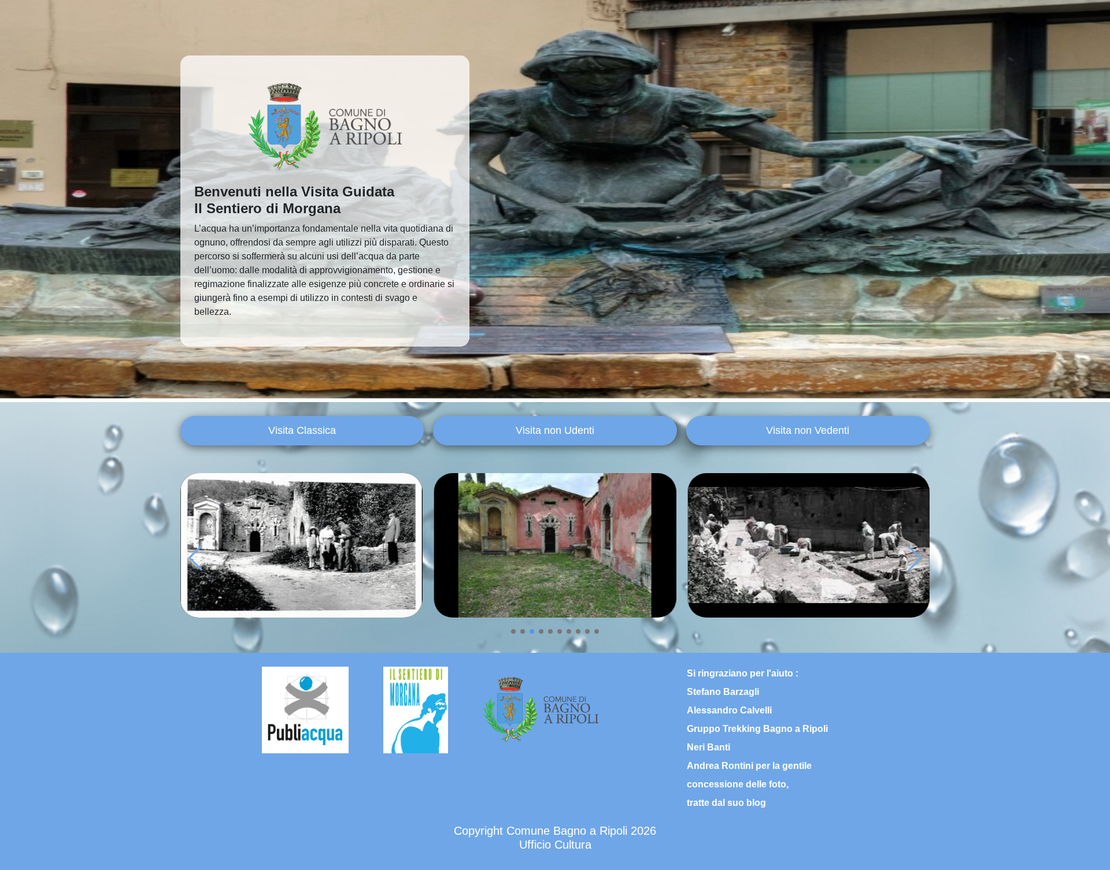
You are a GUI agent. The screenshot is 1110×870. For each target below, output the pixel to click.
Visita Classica (302, 430)
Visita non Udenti (555, 430)
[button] (513, 631)
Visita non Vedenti (807, 430)
